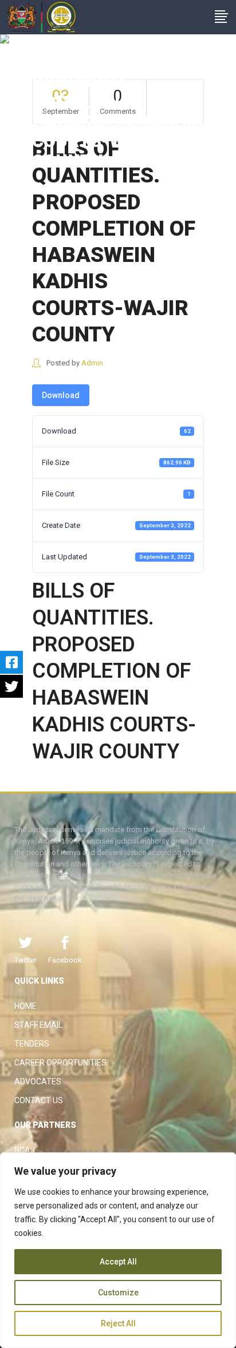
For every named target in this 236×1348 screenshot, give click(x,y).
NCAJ (24, 1150)
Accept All (118, 1261)
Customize (118, 1292)
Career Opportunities (60, 1062)
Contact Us (38, 1100)
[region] (118, 1250)
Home (25, 1006)
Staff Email (38, 1024)
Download (61, 395)
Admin (92, 363)
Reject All (118, 1323)
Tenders (31, 1043)
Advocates (37, 1081)
